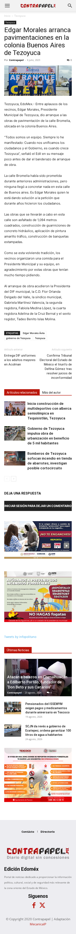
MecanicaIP (38, 924)
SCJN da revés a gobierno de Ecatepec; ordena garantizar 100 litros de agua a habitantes (48, 730)
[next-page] (13, 478)
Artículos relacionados (22, 392)
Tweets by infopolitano (20, 637)
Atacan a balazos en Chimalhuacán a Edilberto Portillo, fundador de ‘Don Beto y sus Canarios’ (37, 682)
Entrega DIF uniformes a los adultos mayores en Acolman (20, 360)
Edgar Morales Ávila (34, 333)
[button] (7, 5)
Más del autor (51, 392)
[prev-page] (7, 478)
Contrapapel (16, 60)
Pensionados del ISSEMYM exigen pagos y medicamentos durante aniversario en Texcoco (47, 708)
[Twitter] (42, 905)
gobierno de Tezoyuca (18, 338)
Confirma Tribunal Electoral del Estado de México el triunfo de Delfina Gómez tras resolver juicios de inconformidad (56, 367)
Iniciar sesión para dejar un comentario (38, 506)
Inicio (7, 16)
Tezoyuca (20, 16)
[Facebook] (34, 905)
